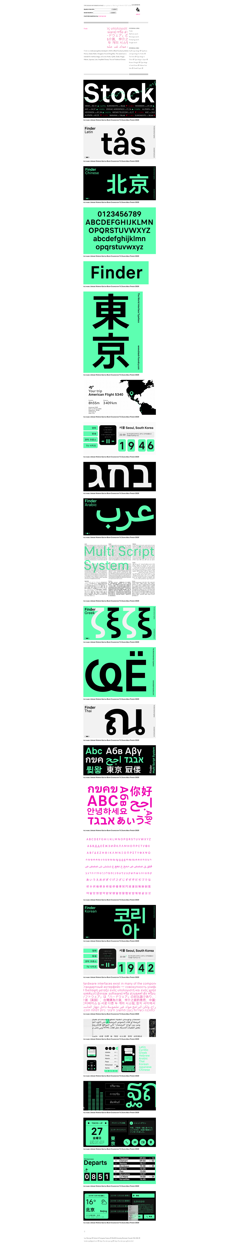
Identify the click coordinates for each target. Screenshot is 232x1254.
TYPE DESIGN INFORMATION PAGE (93, 5)
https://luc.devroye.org (105, 1241)
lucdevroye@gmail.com (90, 1241)
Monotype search (134, 37)
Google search (133, 43)
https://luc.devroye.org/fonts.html (123, 1241)
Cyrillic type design (134, 51)
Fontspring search (134, 40)
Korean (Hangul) (134, 62)
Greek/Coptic (138, 68)
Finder (85, 51)
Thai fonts (132, 57)
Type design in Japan (140, 59)
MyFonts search (133, 34)
